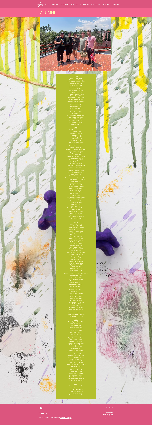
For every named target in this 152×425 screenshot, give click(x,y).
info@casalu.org (109, 418)
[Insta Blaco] (41, 408)
